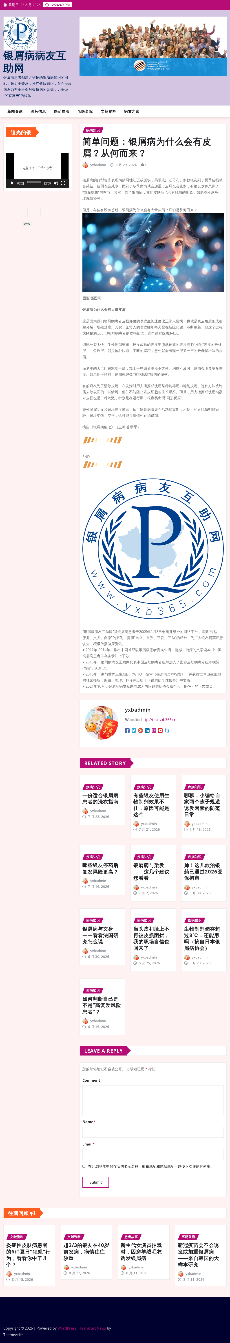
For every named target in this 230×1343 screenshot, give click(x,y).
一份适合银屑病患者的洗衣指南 (100, 798)
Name (88, 1121)
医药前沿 (61, 111)
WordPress (67, 1328)
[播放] (12, 183)
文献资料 (108, 111)
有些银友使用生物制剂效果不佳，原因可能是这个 (151, 805)
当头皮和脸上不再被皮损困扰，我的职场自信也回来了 (151, 938)
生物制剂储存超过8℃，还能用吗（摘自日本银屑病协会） (202, 938)
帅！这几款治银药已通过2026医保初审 (203, 871)
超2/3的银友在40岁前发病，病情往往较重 (86, 1251)
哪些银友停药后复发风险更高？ (100, 868)
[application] (37, 169)
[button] (38, 169)
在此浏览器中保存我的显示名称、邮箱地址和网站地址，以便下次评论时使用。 (151, 1166)
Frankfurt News (93, 1328)
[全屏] (63, 183)
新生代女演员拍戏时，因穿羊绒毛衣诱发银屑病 (141, 1251)
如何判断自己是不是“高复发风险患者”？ (101, 1005)
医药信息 (38, 111)
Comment (91, 1080)
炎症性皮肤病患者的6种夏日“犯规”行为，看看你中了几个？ (28, 1255)
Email (88, 1144)
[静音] (56, 183)
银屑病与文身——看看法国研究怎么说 (100, 935)
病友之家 (131, 111)
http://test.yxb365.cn (158, 719)
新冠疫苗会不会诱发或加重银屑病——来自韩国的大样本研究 (198, 1255)
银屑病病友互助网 (35, 61)
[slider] (34, 182)
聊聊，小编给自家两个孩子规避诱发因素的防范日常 (202, 805)
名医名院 (85, 111)
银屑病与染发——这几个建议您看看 (151, 871)
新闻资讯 (15, 111)
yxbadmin (98, 165)
